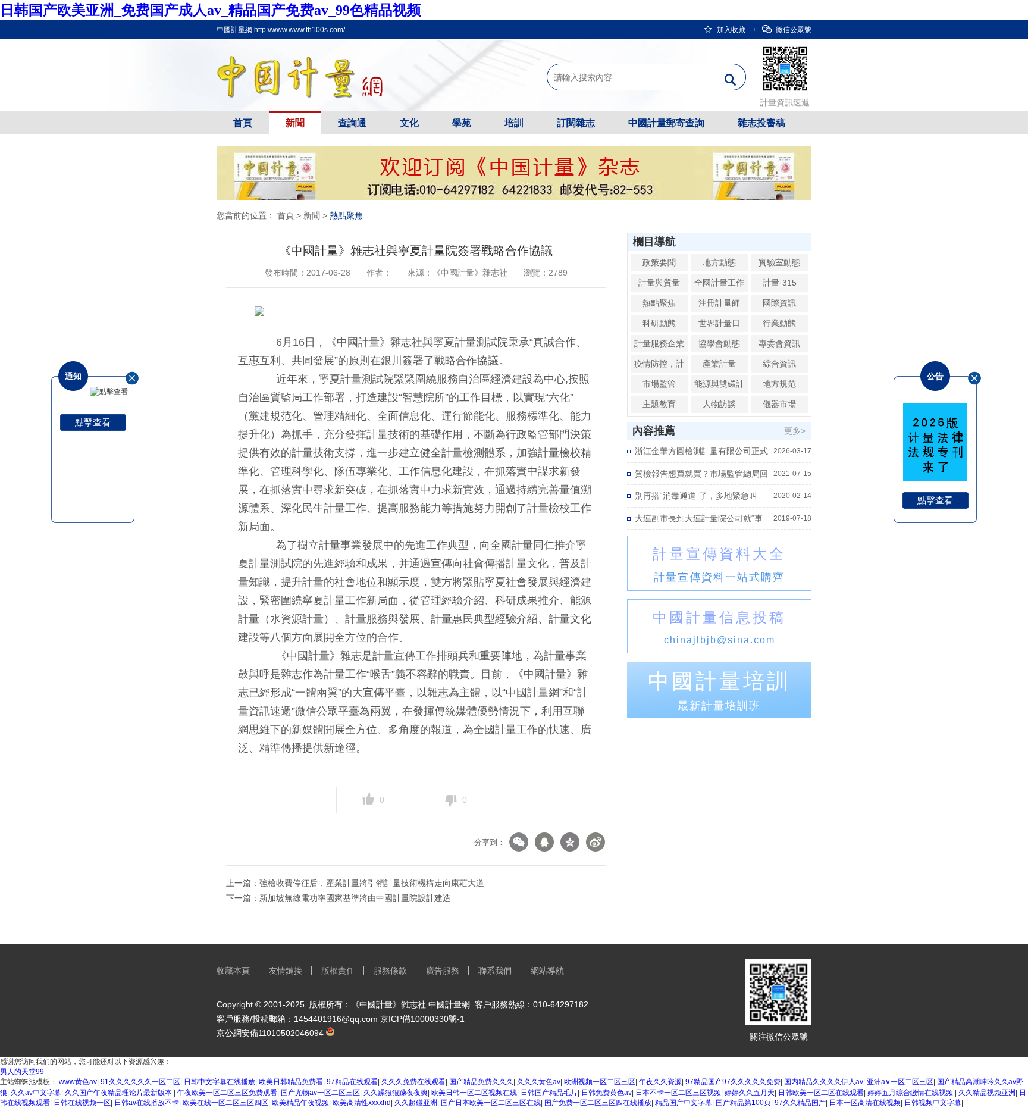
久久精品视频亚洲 (987, 1092)
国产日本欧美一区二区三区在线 (491, 1102)
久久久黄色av (538, 1082)
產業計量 (719, 363)
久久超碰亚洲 (415, 1102)
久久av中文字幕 (36, 1092)
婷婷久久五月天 (750, 1092)
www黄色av (78, 1082)
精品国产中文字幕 (683, 1102)
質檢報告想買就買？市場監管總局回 (701, 473)
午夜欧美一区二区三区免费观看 (227, 1092)
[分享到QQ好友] (546, 842)
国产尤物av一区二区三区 (320, 1092)
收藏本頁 (233, 970)
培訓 (514, 123)
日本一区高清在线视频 (865, 1102)
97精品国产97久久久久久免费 (733, 1082)
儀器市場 (779, 404)
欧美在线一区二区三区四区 (225, 1102)
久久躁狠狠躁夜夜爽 (395, 1092)
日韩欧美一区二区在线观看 (821, 1092)
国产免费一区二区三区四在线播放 (597, 1102)
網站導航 (547, 970)
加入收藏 (731, 30)
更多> (795, 431)
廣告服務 (442, 970)
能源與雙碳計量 (719, 392)
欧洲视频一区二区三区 (599, 1082)
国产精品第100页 (743, 1102)
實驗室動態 (779, 262)
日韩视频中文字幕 (932, 1102)
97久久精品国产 (800, 1102)
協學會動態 (719, 343)
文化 (409, 123)
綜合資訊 (779, 363)
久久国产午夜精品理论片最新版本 (119, 1092)
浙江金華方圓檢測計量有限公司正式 (701, 451)
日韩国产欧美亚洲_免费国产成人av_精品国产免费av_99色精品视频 (210, 10)
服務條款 (390, 970)
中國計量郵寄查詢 (666, 123)
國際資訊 (779, 303)
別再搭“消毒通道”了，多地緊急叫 (696, 495)
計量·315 (780, 282)
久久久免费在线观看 (413, 1082)
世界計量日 (719, 323)
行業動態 (779, 323)
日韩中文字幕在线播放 (219, 1082)
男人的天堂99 (22, 1072)
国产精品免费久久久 (481, 1082)
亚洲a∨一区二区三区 (900, 1082)
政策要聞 (659, 262)
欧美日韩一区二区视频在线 (474, 1092)
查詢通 (352, 123)
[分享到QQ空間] (571, 842)
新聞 (295, 123)
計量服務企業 (659, 343)
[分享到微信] (520, 842)
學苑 (461, 123)
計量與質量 (659, 282)
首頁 (242, 123)
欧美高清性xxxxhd (362, 1102)
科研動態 (659, 323)
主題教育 (659, 404)
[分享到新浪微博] (597, 842)
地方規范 (779, 384)
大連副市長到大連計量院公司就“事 (699, 518)
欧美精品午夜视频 (300, 1102)
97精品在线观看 (352, 1082)
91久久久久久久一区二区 (140, 1082)
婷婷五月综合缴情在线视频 (911, 1092)
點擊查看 (93, 422)
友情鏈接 (285, 970)
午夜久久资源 (660, 1082)
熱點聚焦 (346, 215)
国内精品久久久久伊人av (823, 1082)
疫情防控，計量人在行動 (659, 372)
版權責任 (338, 970)
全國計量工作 (719, 282)
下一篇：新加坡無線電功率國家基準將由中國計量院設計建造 (338, 898)
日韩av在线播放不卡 (146, 1102)
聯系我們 (495, 970)
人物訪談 (719, 404)
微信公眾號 (793, 30)
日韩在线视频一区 (82, 1102)
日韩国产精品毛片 (549, 1092)
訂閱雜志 (576, 123)
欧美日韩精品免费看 (291, 1082)
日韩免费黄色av (606, 1092)
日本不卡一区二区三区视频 (678, 1092)
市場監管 (659, 384)
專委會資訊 (779, 343)
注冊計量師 (719, 303)
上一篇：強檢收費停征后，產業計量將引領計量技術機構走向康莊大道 (355, 883)
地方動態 (719, 262)
